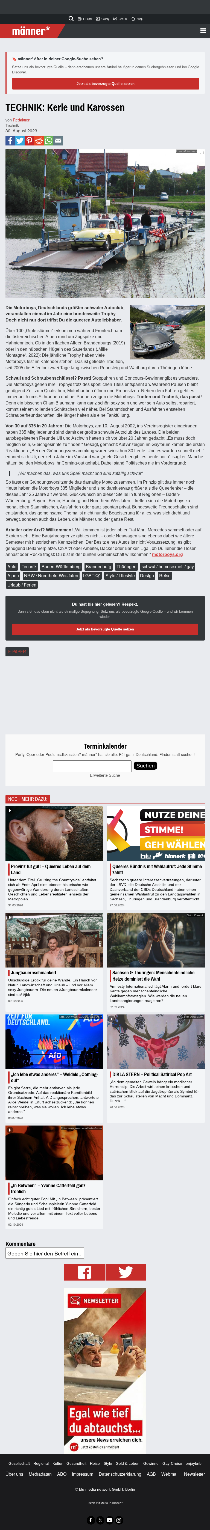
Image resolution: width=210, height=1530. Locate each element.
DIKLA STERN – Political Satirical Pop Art (152, 1074)
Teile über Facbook (10, 140)
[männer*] (33, 31)
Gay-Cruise (172, 1463)
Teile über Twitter (20, 140)
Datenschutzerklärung (120, 1474)
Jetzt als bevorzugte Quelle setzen (106, 84)
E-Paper (84, 19)
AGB (151, 1474)
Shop (136, 19)
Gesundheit (76, 1463)
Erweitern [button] (201, 153)
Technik (12, 125)
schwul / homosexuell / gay (168, 566)
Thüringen (126, 566)
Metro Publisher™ (112, 1503)
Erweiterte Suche (105, 775)
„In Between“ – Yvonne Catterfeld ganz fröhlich (48, 1188)
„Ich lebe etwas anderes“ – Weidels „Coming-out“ (54, 1077)
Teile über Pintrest (29, 140)
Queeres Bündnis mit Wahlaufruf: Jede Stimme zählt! (157, 869)
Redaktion (21, 120)
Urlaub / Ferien (21, 585)
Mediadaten (40, 1474)
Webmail (170, 1474)
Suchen (145, 766)
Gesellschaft (19, 1463)
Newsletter (194, 1474)
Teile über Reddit (39, 140)
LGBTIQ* (91, 575)
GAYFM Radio (120, 19)
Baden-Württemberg (61, 566)
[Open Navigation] (136, 31)
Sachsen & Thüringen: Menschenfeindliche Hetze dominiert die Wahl (153, 975)
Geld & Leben (127, 1463)
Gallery (102, 19)
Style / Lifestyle (120, 575)
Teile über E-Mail (58, 140)
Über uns (14, 1474)
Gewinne (151, 1463)
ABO (61, 1474)
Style (108, 1463)
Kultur (57, 1463)
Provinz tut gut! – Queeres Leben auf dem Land (51, 869)
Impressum (82, 1474)
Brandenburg (98, 566)
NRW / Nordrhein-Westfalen (51, 575)
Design (147, 575)
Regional (41, 1463)
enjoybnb (194, 1463)
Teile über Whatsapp (48, 140)
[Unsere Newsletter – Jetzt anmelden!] (105, 1371)
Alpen (13, 575)
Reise (165, 575)
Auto (11, 566)
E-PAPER (17, 651)
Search (70, 18)
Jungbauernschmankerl (33, 972)
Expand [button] (201, 308)
